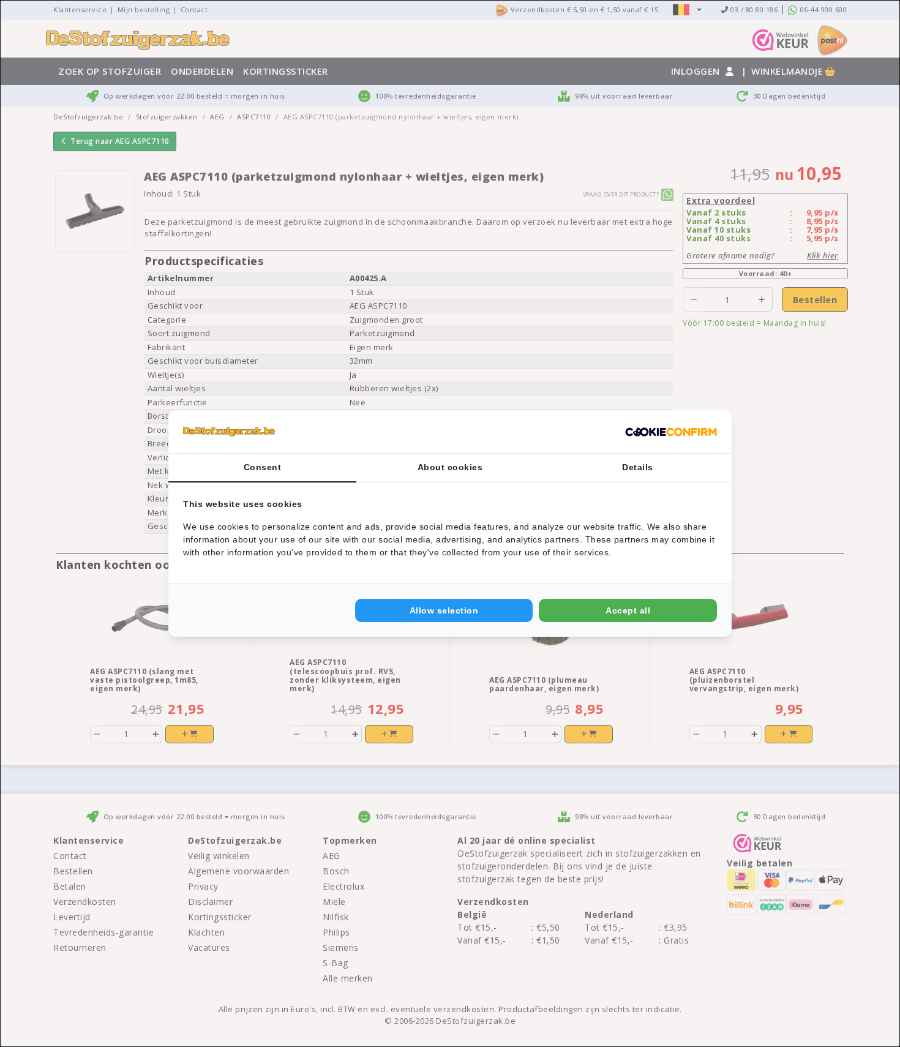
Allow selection (444, 610)
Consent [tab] (263, 467)
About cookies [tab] (450, 467)
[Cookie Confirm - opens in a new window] (671, 431)
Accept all (628, 610)
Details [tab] (637, 467)
